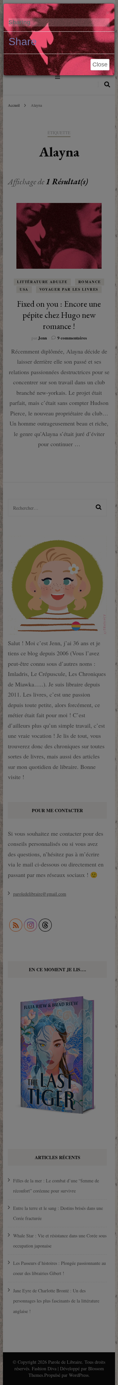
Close (100, 64)
